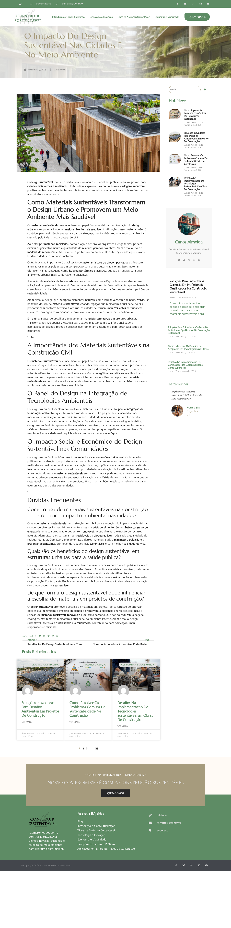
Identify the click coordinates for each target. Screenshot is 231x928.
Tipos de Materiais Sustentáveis (134, 16)
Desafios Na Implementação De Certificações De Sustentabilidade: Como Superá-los (185, 364)
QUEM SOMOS (115, 793)
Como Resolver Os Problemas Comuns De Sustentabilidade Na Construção (87, 709)
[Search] (205, 89)
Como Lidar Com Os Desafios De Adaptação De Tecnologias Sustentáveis (188, 347)
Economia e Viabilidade (167, 16)
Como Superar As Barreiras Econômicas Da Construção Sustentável (195, 114)
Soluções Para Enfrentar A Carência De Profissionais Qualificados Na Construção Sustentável (188, 286)
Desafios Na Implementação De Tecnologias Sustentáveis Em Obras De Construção (135, 711)
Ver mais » (27, 722)
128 (96, 748)
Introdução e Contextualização (68, 16)
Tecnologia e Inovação (101, 16)
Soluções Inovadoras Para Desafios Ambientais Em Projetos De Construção (40, 709)
